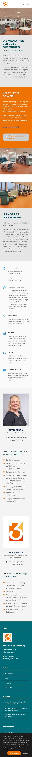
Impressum (9, 732)
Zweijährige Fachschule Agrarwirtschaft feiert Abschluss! (15, 703)
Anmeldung (9, 673)
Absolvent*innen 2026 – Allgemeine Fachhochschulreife (16, 709)
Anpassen (26, 753)
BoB (6, 678)
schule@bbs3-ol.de (11, 659)
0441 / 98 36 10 (9, 656)
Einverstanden (14, 753)
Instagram (8, 683)
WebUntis (8, 688)
